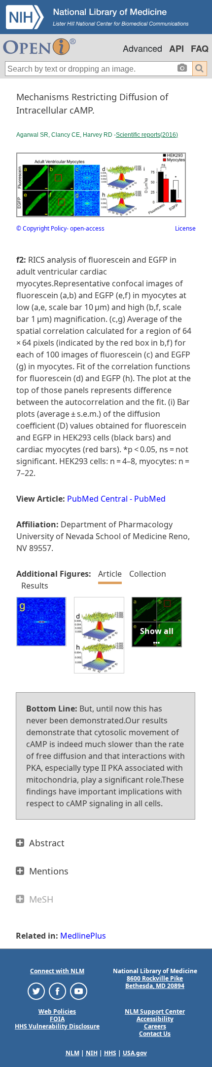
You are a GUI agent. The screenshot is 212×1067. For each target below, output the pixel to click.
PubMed (150, 498)
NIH (92, 1053)
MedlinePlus (83, 935)
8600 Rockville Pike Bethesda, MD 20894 (154, 982)
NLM (72, 1053)
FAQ (200, 48)
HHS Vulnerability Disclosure (57, 1026)
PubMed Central (97, 498)
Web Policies (57, 1011)
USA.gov (135, 1053)
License (185, 228)
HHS (110, 1053)
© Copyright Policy (41, 228)
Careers (155, 1026)
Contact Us (155, 1033)
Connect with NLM (57, 971)
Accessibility (155, 1019)
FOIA (57, 1019)
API (176, 48)
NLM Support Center (155, 1011)
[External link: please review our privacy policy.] (36, 991)
